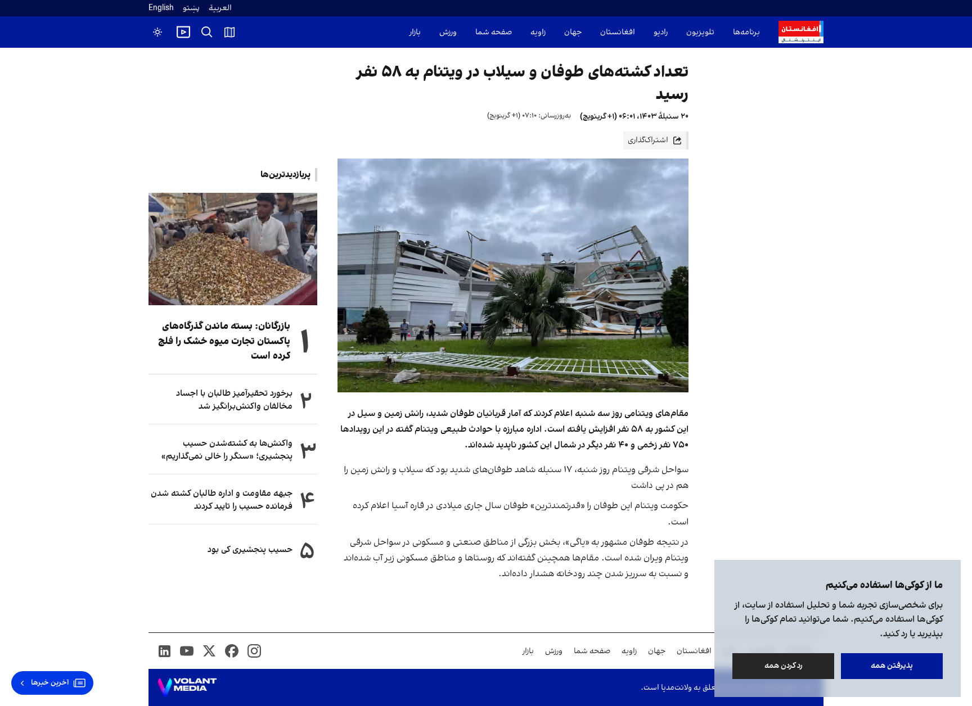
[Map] (229, 32)
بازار (415, 32)
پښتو (191, 8)
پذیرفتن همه (892, 666)
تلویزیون (700, 32)
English (161, 8)
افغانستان (617, 32)
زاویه (538, 32)
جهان (573, 32)
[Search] (207, 32)
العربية (220, 8)
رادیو (661, 32)
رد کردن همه (783, 666)
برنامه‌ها (746, 32)
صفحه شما (493, 32)
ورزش (448, 32)
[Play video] (183, 32)
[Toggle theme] (157, 32)
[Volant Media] (187, 687)
